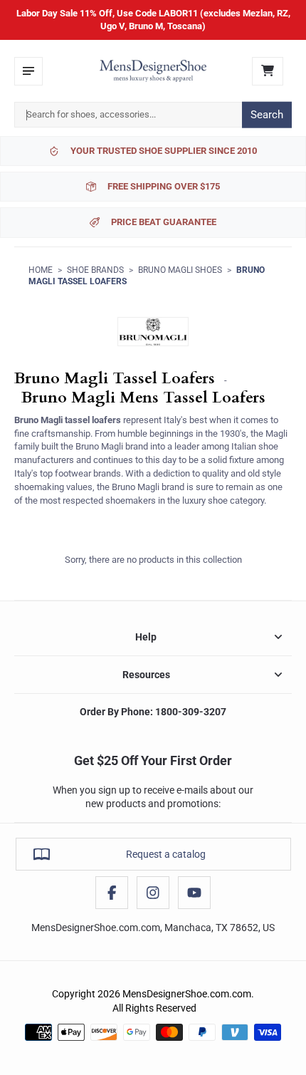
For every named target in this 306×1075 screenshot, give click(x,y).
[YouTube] (194, 892)
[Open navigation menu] (28, 71)
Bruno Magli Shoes (180, 270)
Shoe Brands (95, 270)
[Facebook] (111, 892)
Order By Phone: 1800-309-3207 (153, 711)
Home (40, 270)
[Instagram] (153, 892)
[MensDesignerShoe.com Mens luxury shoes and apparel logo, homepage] (153, 71)
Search (266, 114)
